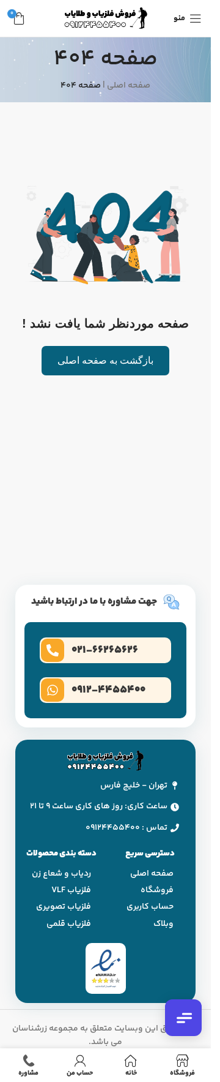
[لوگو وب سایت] (105, 18)
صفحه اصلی (128, 85)
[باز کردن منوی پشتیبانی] (183, 1017)
